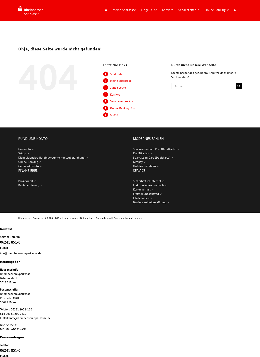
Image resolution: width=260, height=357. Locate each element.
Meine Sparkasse (121, 80)
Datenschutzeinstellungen (128, 218)
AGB (57, 218)
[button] (235, 10)
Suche (114, 114)
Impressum (70, 218)
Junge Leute (118, 87)
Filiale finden (141, 198)
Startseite (116, 74)
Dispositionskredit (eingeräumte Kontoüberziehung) (52, 157)
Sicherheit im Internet (147, 181)
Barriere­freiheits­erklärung (150, 202)
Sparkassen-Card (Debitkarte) (152, 157)
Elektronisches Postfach (148, 185)
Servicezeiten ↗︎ (120, 101)
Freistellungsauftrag (146, 193)
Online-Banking (28, 161)
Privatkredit (26, 181)
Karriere (115, 94)
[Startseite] (106, 10)
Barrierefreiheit (104, 218)
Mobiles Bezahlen (144, 166)
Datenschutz (87, 218)
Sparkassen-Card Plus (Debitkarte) (155, 149)
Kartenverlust (142, 189)
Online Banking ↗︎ (121, 108)
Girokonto (24, 149)
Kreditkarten (141, 153)
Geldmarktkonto (28, 166)
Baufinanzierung (29, 185)
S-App (22, 153)
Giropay (138, 161)
